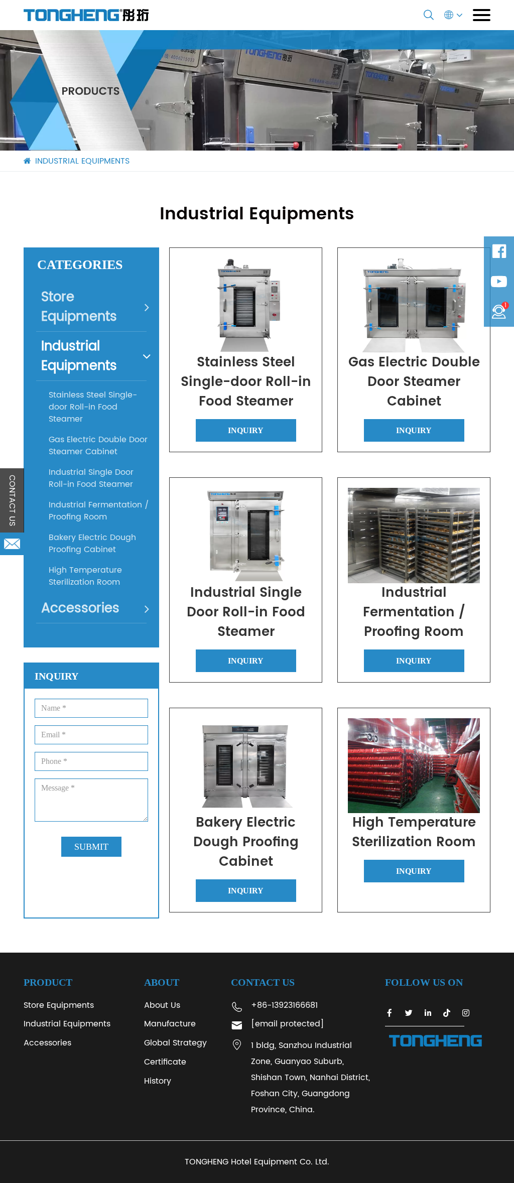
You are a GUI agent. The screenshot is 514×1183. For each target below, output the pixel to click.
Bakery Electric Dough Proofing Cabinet (92, 543)
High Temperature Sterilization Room (85, 576)
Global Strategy (175, 1042)
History (157, 1081)
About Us (162, 1005)
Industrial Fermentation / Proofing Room (99, 510)
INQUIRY (246, 430)
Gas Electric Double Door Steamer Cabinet (98, 445)
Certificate (165, 1062)
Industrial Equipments (79, 356)
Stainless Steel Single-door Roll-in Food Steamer (93, 407)
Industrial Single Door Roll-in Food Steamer (91, 478)
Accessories (80, 608)
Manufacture (170, 1023)
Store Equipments (79, 307)
